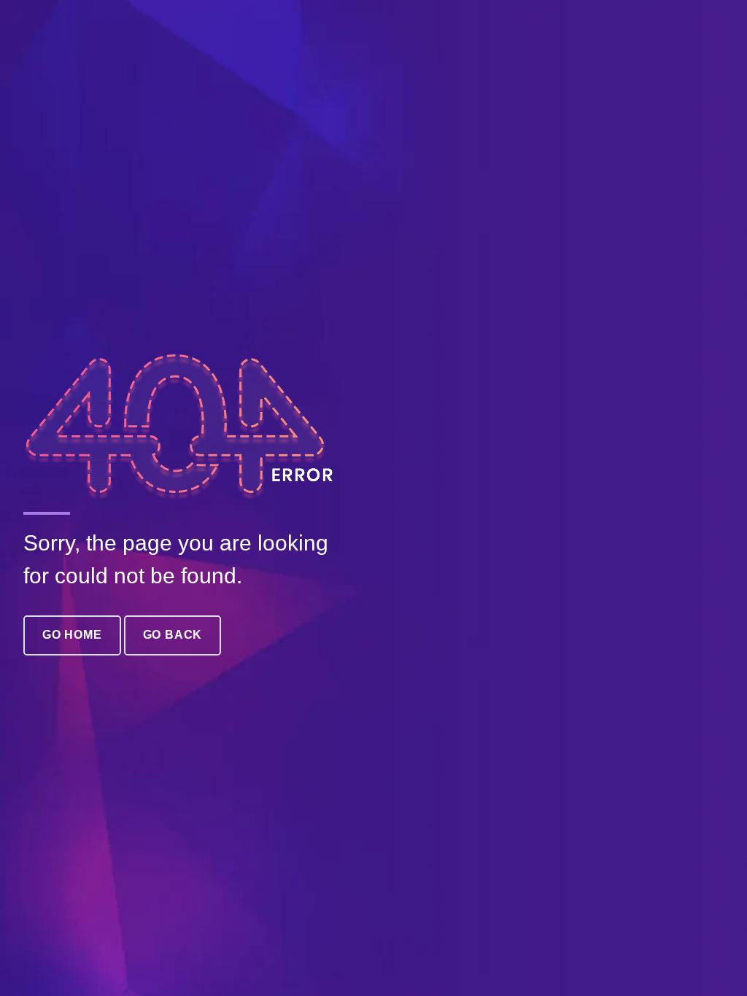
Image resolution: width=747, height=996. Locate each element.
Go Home (72, 635)
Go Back (173, 635)
